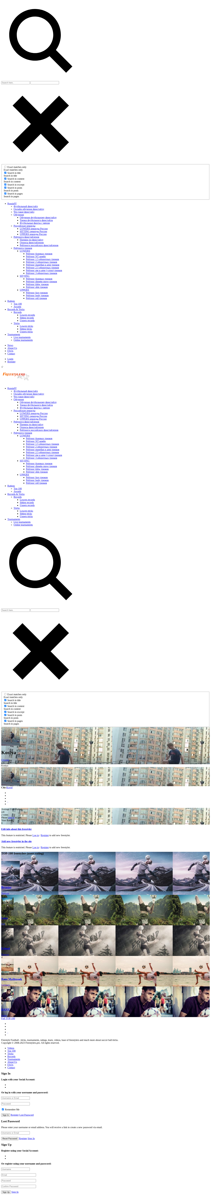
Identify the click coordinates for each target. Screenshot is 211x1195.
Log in (35, 835)
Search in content (15, 178)
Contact (11, 353)
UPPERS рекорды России (33, 234)
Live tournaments (22, 337)
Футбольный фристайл (26, 206)
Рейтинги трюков (23, 248)
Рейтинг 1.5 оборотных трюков (42, 259)
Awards (17, 306)
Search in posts (14, 187)
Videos (10, 1048)
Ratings (11, 301)
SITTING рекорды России (33, 231)
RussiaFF (12, 203)
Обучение (19, 214)
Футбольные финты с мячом (35, 223)
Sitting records (27, 317)
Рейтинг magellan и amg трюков (42, 265)
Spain (4, 1015)
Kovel (9, 787)
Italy (3, 924)
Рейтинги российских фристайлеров (39, 245)
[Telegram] (7, 798)
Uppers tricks (26, 331)
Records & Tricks (16, 309)
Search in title (14, 173)
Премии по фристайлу (31, 239)
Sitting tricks (26, 329)
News (10, 345)
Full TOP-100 (8, 1018)
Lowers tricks (26, 326)
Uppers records (27, 320)
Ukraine (5, 760)
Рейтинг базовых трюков (39, 253)
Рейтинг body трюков (37, 295)
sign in (11, 817)
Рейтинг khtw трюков (37, 284)
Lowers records (27, 315)
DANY (5, 1009)
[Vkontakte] (7, 795)
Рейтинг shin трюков (37, 287)
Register (11, 361)
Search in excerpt (15, 184)
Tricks (17, 323)
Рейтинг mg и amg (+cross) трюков (44, 270)
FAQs (10, 351)
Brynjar (6, 887)
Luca (4, 918)
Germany (5, 985)
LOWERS (25, 251)
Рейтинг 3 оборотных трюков (41, 273)
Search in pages (15, 193)
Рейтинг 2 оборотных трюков (41, 262)
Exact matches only (16, 167)
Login (10, 359)
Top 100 (18, 304)
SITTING (25, 276)
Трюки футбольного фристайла (36, 220)
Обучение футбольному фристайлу (38, 217)
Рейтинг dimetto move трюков (41, 281)
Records (18, 312)
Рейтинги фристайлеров (26, 237)
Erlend (5, 948)
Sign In (31, 1138)
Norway (5, 893)
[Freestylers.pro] (16, 383)
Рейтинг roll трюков (36, 298)
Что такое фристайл (24, 212)
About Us (12, 348)
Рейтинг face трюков (37, 292)
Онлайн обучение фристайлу (29, 209)
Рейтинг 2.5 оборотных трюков (42, 267)
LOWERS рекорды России (34, 228)
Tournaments (13, 334)
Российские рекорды (24, 226)
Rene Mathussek (11, 979)
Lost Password (26, 1115)
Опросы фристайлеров (32, 242)
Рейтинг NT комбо (36, 256)
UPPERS (24, 290)
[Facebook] (7, 792)
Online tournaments (23, 340)
